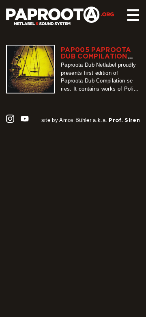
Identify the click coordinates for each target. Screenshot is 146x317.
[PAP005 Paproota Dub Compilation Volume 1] (30, 69)
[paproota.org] (66, 16)
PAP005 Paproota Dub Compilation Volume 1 (96, 56)
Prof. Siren (124, 120)
